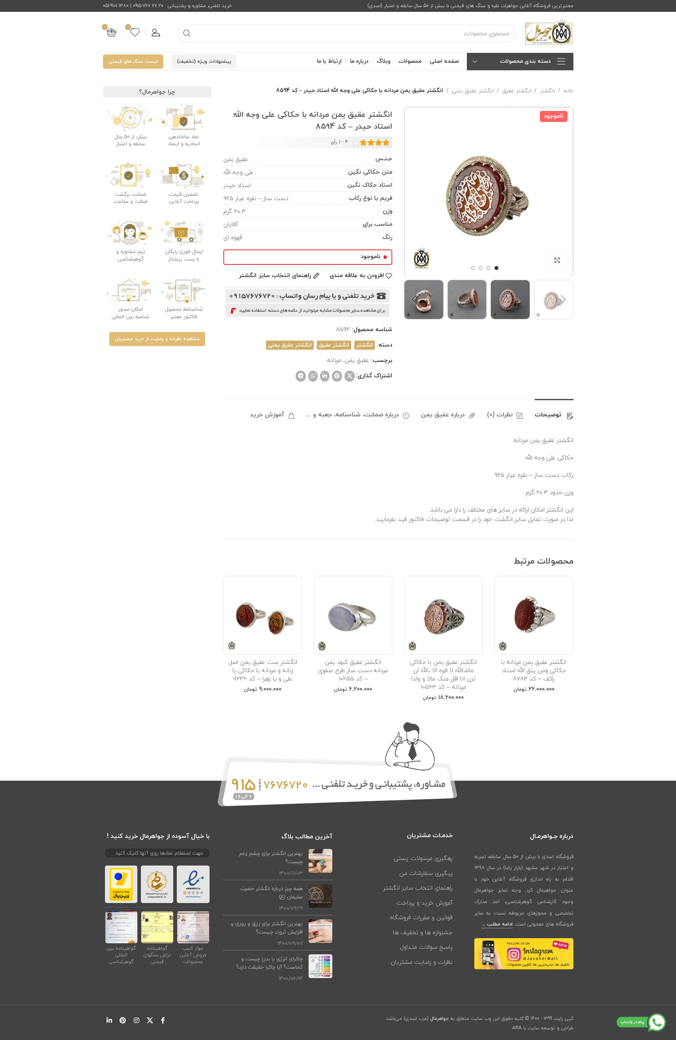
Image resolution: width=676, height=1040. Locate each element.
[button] (563, 299)
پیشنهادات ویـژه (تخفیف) (204, 61)
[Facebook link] (163, 1020)
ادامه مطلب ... (497, 924)
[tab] (554, 411)
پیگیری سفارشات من (426, 873)
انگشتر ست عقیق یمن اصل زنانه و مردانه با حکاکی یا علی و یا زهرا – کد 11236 (262, 670)
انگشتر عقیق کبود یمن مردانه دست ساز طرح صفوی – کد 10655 (353, 670)
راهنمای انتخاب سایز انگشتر (418, 888)
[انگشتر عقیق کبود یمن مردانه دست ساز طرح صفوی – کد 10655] (353, 615)
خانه (568, 90)
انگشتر (547, 90)
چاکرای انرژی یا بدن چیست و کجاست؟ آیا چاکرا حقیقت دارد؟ (269, 962)
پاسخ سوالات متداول (426, 947)
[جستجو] (187, 33)
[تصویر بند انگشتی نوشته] (320, 863)
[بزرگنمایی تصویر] (557, 260)
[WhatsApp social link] (313, 376)
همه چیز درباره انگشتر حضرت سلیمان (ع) (271, 892)
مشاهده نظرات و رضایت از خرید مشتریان (157, 339)
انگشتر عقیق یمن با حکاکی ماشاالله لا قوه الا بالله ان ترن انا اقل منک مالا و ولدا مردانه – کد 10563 (443, 674)
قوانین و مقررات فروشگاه (421, 917)
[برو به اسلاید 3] (481, 268)
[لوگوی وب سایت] (548, 31)
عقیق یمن (357, 360)
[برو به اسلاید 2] (489, 268)
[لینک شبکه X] (350, 376)
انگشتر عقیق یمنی (473, 90)
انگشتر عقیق (516, 90)
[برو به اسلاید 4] (473, 268)
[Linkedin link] (325, 376)
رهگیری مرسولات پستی (423, 858)
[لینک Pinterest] (337, 376)
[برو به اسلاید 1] (496, 268)
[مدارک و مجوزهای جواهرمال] (193, 927)
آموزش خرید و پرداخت (425, 903)
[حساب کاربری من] (156, 32)
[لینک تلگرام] (301, 376)
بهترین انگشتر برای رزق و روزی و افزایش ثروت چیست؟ (267, 927)
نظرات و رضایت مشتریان (422, 962)
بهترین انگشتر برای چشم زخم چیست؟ (271, 857)
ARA (517, 1028)
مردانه (334, 360)
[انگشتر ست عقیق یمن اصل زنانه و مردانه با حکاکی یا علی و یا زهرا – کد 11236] (262, 615)
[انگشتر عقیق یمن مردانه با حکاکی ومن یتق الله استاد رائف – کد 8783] (534, 615)
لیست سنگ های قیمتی (133, 61)
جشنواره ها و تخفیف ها (423, 932)
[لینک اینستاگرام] (136, 1020)
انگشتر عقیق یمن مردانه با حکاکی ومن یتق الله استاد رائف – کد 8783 (533, 670)
